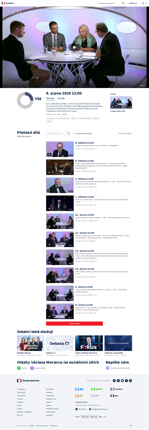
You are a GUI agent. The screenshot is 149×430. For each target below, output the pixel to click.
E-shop (19, 409)
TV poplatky (21, 396)
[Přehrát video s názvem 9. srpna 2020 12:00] (74, 47)
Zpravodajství (51, 118)
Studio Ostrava (51, 399)
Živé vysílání (21, 392)
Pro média (49, 389)
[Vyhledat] (68, 133)
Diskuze (74, 118)
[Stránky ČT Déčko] (79, 396)
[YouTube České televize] (122, 380)
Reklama (49, 392)
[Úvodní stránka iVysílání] (9, 3)
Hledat (123, 3)
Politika (49, 121)
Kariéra (48, 405)
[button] (74, 47)
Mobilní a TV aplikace (24, 412)
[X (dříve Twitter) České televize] (126, 380)
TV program (21, 389)
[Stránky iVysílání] (116, 390)
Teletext (20, 399)
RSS (131, 426)
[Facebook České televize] (118, 380)
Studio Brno (50, 396)
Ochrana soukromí (42, 426)
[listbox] (94, 416)
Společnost (96, 118)
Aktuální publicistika (63, 118)
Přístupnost (53, 426)
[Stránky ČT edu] (114, 396)
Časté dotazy (50, 412)
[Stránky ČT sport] (96, 390)
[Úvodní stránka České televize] (28, 380)
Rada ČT (49, 402)
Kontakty (49, 415)
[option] (85, 416)
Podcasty (20, 402)
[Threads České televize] (130, 380)
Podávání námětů (52, 409)
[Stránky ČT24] (79, 390)
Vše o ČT (20, 415)
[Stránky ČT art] (95, 396)
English (32, 426)
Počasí (19, 405)
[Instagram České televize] (114, 380)
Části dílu (61, 98)
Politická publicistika (84, 118)
